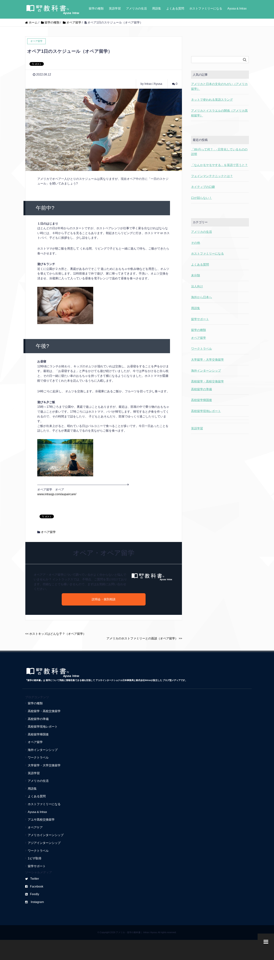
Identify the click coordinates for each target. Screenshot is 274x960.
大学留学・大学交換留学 (207, 359)
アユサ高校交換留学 (41, 819)
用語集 (156, 8)
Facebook (36, 886)
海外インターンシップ (206, 370)
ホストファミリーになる (205, 8)
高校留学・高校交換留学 (207, 381)
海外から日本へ (201, 297)
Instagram (37, 902)
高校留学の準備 (201, 389)
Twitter (34, 878)
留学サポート (200, 319)
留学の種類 (96, 8)
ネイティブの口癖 (203, 186)
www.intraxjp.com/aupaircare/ (56, 494)
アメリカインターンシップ (46, 835)
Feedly (34, 894)
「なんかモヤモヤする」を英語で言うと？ (219, 165)
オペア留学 (48, 532)
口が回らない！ (201, 197)
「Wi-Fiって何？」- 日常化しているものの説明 (219, 152)
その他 (195, 242)
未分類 (195, 275)
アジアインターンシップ (44, 842)
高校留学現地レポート (206, 411)
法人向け (197, 286)
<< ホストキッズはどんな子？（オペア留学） (55, 633)
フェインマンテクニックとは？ (212, 176)
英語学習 (115, 8)
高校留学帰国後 (201, 400)
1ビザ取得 (34, 858)
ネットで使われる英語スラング (212, 99)
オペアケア (35, 827)
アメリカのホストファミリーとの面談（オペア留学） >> (144, 638)
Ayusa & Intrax (237, 8)
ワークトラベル (201, 348)
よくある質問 (175, 8)
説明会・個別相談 (104, 599)
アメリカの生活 (136, 8)
